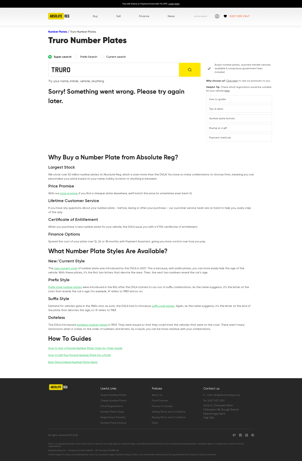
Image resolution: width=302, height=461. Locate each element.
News (171, 16)
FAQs (155, 422)
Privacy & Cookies (162, 406)
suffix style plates (163, 306)
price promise (68, 193)
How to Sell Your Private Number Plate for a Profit (79, 355)
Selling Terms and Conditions (169, 411)
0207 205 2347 (239, 16)
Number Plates (57, 31)
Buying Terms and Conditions (169, 417)
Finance (144, 16)
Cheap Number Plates (113, 400)
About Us (157, 395)
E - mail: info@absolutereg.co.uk (221, 395)
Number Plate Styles (112, 411)
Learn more (173, 4)
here (226, 90)
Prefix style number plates (65, 287)
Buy (95, 16)
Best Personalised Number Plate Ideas (73, 362)
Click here (232, 80)
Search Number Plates (113, 395)
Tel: (214, 400)
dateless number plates (92, 324)
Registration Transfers (113, 417)
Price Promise (160, 400)
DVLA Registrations (111, 406)
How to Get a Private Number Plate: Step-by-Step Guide (85, 348)
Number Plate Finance (113, 422)
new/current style (65, 268)
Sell (118, 16)
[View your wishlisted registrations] (225, 16)
